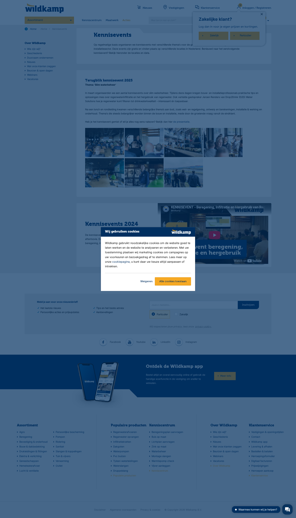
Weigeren (146, 281)
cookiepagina (121, 261)
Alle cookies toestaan (173, 281)
